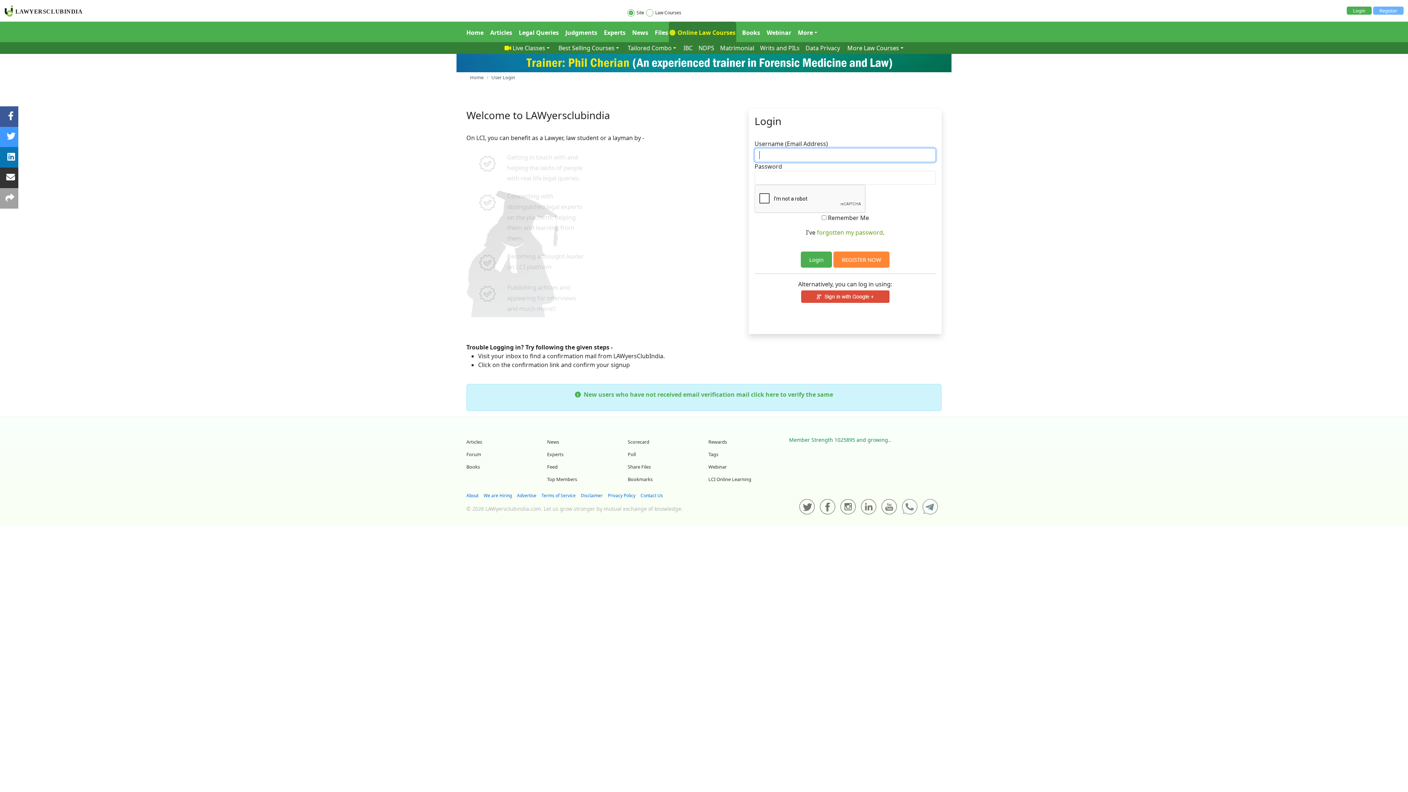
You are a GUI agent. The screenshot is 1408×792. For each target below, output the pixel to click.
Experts (615, 33)
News (640, 33)
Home (475, 33)
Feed (552, 466)
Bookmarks (640, 479)
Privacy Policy (621, 495)
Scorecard (638, 442)
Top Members (562, 479)
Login (1359, 10)
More (805, 33)
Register (1388, 10)
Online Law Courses (706, 33)
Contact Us (652, 495)
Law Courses (668, 13)
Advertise (526, 495)
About (472, 495)
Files (661, 33)
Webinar (779, 33)
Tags (713, 454)
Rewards (717, 442)
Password (768, 166)
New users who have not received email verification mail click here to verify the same (707, 394)
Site (640, 13)
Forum (473, 454)
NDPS (706, 48)
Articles (501, 33)
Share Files (639, 466)
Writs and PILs (780, 48)
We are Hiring (498, 495)
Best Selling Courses (586, 48)
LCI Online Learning (729, 479)
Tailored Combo (650, 48)
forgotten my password (850, 232)
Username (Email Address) (791, 144)
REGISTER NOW (861, 259)
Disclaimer (592, 495)
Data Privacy (823, 48)
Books (751, 33)
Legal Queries (539, 33)
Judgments (581, 33)
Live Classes (529, 48)
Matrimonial (737, 48)
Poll (632, 454)
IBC (688, 48)
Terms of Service (559, 495)
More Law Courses (873, 48)
